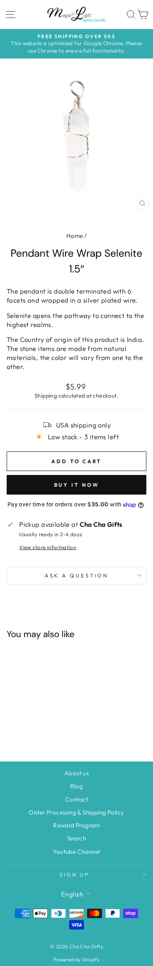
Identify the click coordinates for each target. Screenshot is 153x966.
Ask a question (76, 575)
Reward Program (76, 825)
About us (76, 773)
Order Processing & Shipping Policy (76, 812)
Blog (76, 786)
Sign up (75, 874)
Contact (76, 799)
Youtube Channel (76, 851)
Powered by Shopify (76, 959)
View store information (47, 547)
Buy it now (76, 485)
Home (74, 235)
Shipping (46, 395)
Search (76, 838)
